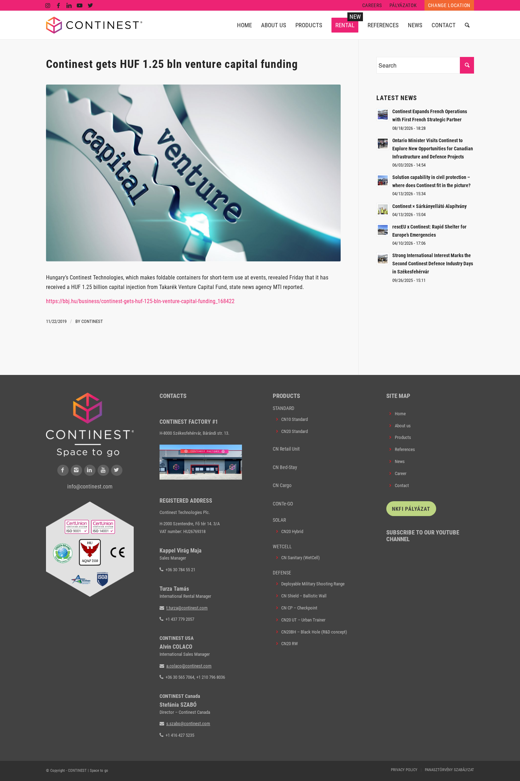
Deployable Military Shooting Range (313, 583)
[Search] (467, 25)
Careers (372, 5)
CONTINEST (92, 321)
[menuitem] (372, 5)
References (405, 449)
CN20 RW (289, 643)
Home (400, 413)
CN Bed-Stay (285, 467)
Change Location (449, 5)
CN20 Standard (294, 431)
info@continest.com (89, 486)
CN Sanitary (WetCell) (300, 557)
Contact (402, 485)
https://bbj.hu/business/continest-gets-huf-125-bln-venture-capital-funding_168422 (140, 301)
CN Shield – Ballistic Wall (304, 595)
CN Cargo (282, 485)
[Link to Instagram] (48, 5)
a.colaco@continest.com (189, 666)
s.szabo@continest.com (188, 723)
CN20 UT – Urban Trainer (303, 620)
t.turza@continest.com (187, 608)
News (400, 461)
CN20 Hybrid (292, 531)
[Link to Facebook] (58, 5)
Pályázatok (403, 5)
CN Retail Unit (286, 449)
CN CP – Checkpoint (299, 608)
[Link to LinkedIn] (69, 5)
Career (400, 473)
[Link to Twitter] (90, 5)
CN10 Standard (294, 419)
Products (403, 437)
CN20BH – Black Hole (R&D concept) (314, 632)
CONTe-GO (283, 504)
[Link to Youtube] (80, 5)
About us (403, 425)
